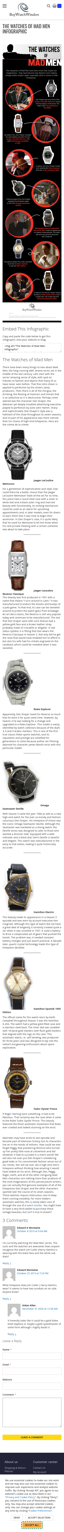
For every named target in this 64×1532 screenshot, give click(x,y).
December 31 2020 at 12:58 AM (40, 1308)
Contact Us (39, 1467)
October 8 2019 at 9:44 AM (32, 1231)
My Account (39, 1472)
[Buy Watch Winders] (24, 9)
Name (6, 1349)
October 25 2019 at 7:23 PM (32, 1273)
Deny (17, 1517)
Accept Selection (39, 1517)
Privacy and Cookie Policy (20, 1497)
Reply (6, 1263)
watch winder (34, 1205)
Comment (8, 1394)
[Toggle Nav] (5, 6)
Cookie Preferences (40, 1510)
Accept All (32, 1525)
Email (6, 1364)
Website (7, 1379)
